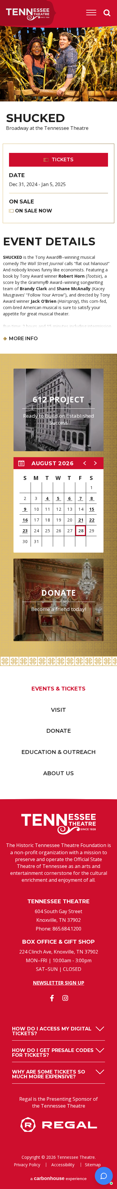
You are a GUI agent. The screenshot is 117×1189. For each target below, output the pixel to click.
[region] (59, 505)
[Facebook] (51, 998)
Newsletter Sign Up (58, 983)
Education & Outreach (58, 752)
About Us (58, 773)
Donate (58, 731)
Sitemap (93, 1165)
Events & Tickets (59, 688)
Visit (58, 710)
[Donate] (59, 600)
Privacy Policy (27, 1165)
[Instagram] (65, 998)
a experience (58, 1178)
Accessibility (62, 1165)
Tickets (63, 159)
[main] (58, 342)
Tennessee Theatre (18, 14)
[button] (85, 463)
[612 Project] (59, 410)
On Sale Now (33, 211)
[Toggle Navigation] (91, 12)
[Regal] (58, 1130)
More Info (23, 338)
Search (107, 12)
